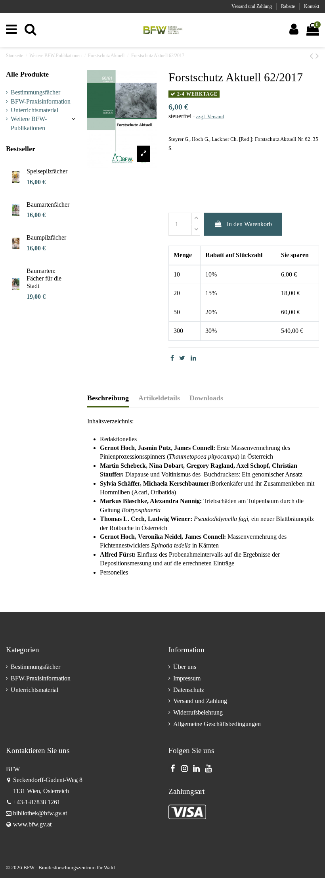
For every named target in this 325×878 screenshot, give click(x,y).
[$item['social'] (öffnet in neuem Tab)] (172, 768)
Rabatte (288, 6)
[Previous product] (312, 56)
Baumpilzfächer (46, 237)
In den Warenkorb (249, 224)
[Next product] (317, 56)
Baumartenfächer (48, 204)
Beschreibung (108, 398)
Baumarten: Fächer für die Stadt (44, 278)
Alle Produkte (27, 74)
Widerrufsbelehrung (198, 712)
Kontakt (311, 6)
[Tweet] (182, 358)
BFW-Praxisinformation (41, 101)
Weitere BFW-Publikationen (29, 123)
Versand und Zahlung (252, 6)
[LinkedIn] (193, 358)
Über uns (184, 666)
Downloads (206, 398)
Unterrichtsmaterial (34, 110)
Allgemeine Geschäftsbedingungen (217, 723)
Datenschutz (188, 689)
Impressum (187, 678)
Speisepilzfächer (47, 171)
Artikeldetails (159, 398)
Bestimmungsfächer (35, 92)
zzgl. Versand (210, 116)
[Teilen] (172, 358)
